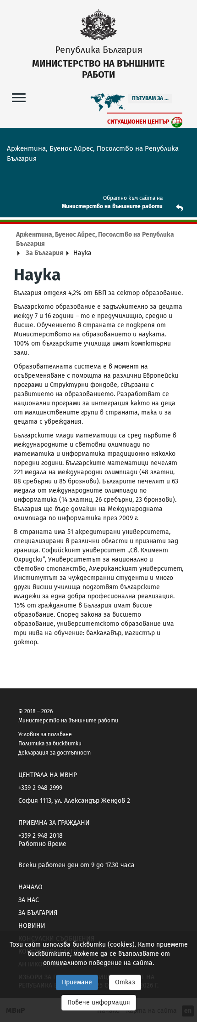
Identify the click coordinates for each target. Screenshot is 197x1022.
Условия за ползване (45, 734)
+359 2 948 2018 (40, 836)
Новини (31, 926)
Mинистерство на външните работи (112, 206)
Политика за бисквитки (50, 743)
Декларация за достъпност (54, 752)
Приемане (77, 982)
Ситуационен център (138, 121)
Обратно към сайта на (133, 198)
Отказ (125, 982)
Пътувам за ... (150, 98)
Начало (30, 887)
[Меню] (19, 97)
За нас (28, 900)
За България (44, 253)
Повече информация (98, 1002)
